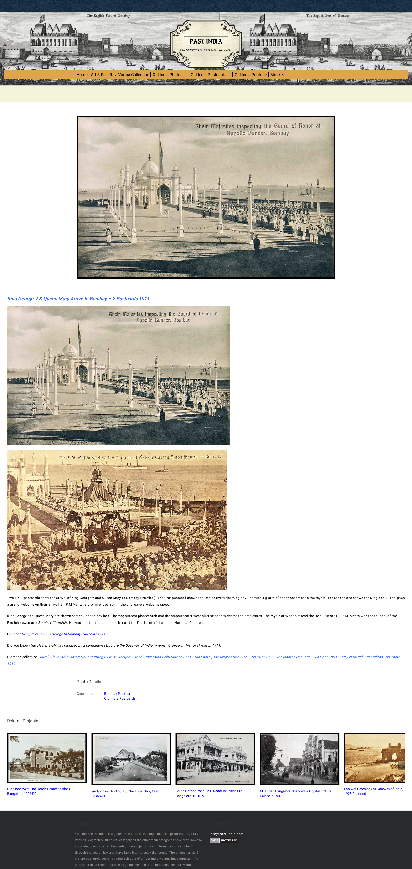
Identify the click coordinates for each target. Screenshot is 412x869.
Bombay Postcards (119, 693)
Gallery (76, 774)
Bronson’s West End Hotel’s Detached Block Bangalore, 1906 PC (67, 774)
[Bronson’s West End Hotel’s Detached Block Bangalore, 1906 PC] (72, 773)
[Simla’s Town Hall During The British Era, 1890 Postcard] (206, 775)
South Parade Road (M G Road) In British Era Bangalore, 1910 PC (336, 775)
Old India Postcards (120, 698)
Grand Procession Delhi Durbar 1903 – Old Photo (171, 656)
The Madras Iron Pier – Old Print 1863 (243, 656)
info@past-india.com (227, 861)
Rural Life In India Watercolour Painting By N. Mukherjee (85, 656)
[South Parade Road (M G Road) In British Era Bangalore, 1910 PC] (340, 775)
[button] (10, 779)
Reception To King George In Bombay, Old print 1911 (63, 634)
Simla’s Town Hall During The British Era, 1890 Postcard (201, 775)
